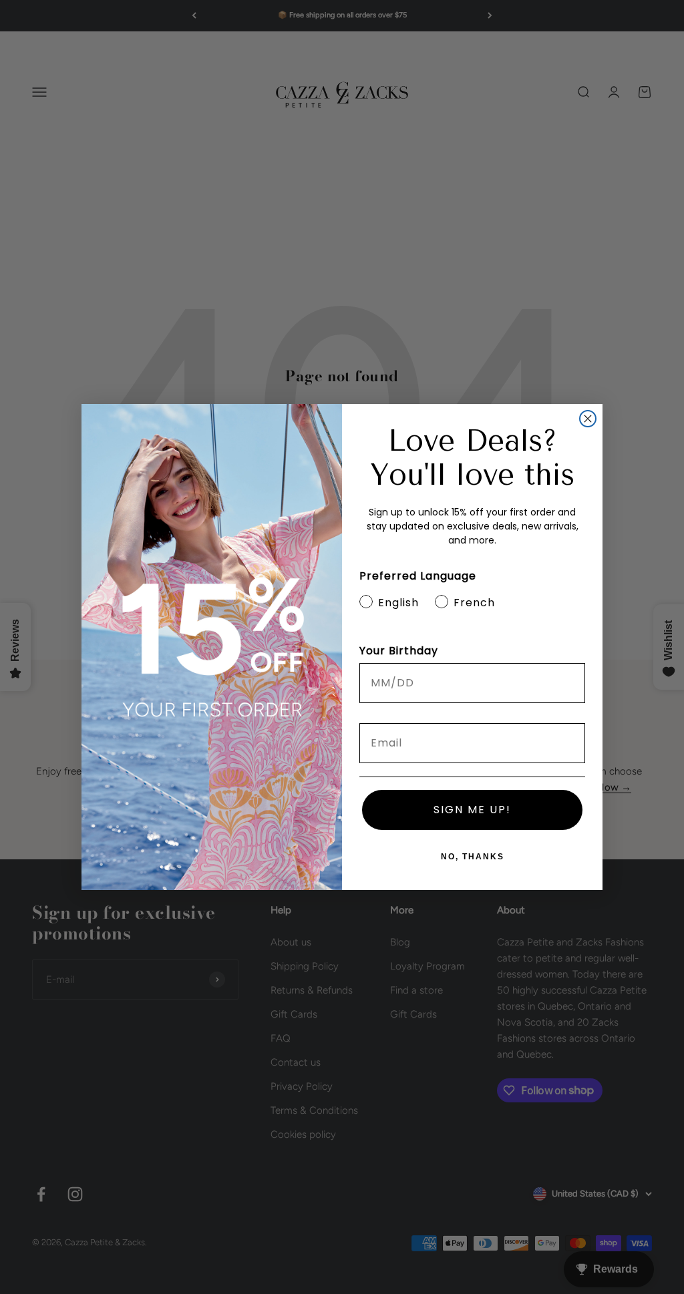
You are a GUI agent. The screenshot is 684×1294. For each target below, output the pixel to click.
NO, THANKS (472, 856)
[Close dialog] (588, 419)
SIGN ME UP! (472, 809)
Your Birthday (398, 650)
